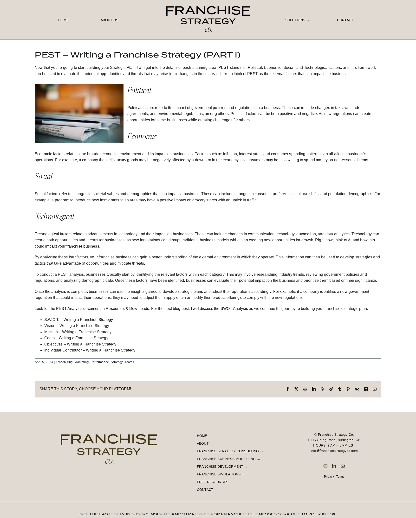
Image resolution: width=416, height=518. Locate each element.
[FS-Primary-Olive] (108, 430)
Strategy (117, 362)
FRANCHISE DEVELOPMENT (220, 466)
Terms (340, 476)
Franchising (64, 362)
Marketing (81, 362)
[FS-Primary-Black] (208, 3)
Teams (129, 362)
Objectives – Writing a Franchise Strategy (80, 344)
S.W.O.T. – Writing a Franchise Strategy (78, 320)
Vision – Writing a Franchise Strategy (76, 326)
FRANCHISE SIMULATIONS (218, 474)
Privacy (329, 476)
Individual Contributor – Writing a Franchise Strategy (89, 350)
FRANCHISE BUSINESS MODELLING (226, 459)
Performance (100, 362)
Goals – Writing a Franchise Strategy (76, 338)
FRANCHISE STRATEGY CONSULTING (228, 451)
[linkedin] (334, 466)
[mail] (343, 466)
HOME (202, 436)
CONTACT (205, 490)
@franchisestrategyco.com (337, 451)
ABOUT (203, 443)
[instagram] (325, 466)
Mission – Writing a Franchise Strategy (77, 332)
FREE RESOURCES (212, 482)
